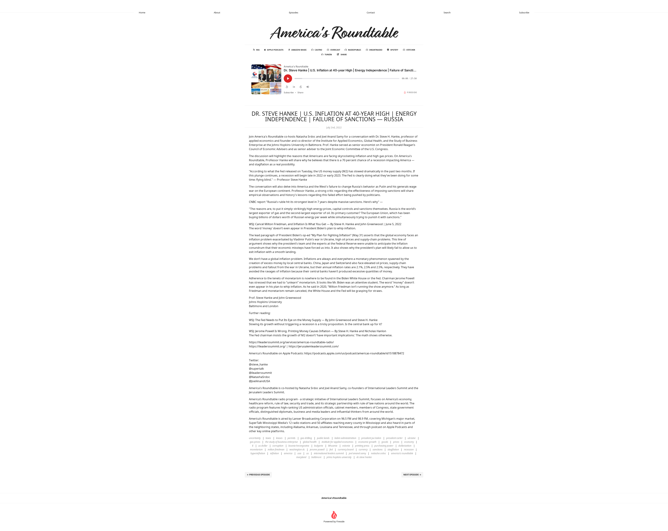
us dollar (262, 445)
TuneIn (328, 54)
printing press (362, 445)
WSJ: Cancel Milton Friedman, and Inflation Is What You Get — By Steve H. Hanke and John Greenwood (316, 224)
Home (142, 12)
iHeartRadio (375, 49)
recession (409, 449)
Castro (318, 49)
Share (344, 54)
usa (299, 453)
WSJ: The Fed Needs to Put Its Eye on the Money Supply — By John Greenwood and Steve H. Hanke (313, 320)
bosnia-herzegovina (298, 445)
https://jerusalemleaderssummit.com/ (314, 346)
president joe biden (371, 438)
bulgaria (318, 445)
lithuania (332, 445)
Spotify (394, 49)
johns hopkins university (339, 457)
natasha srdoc (378, 453)
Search (447, 12)
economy (409, 441)
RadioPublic (354, 49)
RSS (258, 49)
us (307, 453)
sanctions (378, 449)
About (217, 12)
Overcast (335, 49)
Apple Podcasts (275, 49)
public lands (323, 438)
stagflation (393, 449)
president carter (394, 438)
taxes (268, 438)
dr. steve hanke (364, 457)
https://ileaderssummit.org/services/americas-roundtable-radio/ (291, 342)
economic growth (367, 441)
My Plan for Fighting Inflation (331, 235)
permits (291, 438)
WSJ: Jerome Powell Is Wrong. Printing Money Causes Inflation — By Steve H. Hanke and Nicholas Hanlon (317, 331)
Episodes (293, 12)
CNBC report (257, 202)
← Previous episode (258, 474)
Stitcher (410, 49)
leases (279, 438)
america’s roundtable (402, 453)
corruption (277, 445)
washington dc (297, 449)
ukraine (412, 438)
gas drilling (306, 438)
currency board (346, 449)
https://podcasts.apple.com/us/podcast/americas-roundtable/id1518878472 (354, 353)
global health (310, 441)
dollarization (404, 445)
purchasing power (383, 445)
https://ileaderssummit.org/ (267, 346)
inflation (274, 453)
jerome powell (317, 449)
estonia (346, 445)
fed (331, 449)
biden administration (345, 438)
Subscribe (524, 12)
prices (396, 441)
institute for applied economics (337, 441)
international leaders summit (329, 453)
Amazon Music (299, 49)
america (288, 453)
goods (384, 441)
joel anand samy (357, 453)
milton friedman (276, 449)
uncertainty (255, 438)
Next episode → (412, 474)
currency (363, 449)
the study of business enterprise (281, 441)
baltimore (316, 457)
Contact (371, 12)
